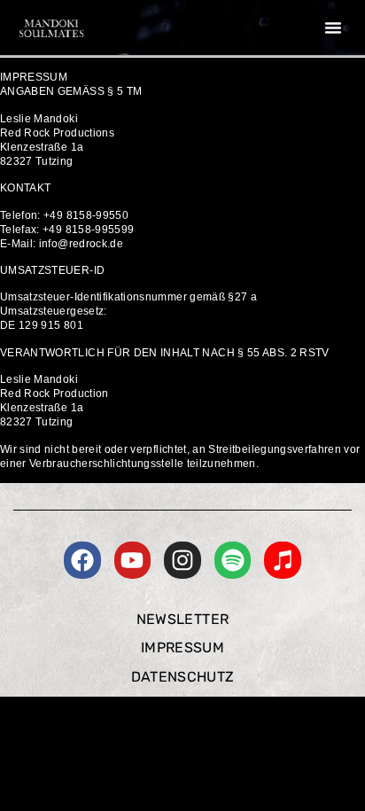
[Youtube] (132, 560)
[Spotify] (233, 560)
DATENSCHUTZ (183, 676)
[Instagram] (182, 560)
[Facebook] (82, 560)
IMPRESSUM (182, 647)
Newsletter (182, 619)
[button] (333, 27)
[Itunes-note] (282, 560)
